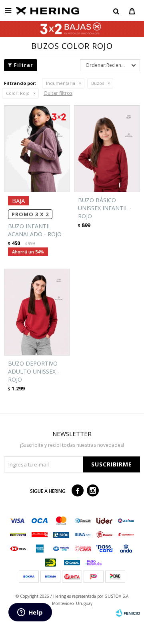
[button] (116, 11)
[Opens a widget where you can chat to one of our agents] (30, 613)
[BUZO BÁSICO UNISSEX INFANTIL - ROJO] (107, 148)
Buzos (97, 83)
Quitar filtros (58, 93)
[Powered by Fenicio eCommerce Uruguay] (128, 613)
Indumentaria (60, 83)
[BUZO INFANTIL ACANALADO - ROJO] (37, 148)
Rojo (18, 93)
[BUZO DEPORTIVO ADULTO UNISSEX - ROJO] (37, 312)
